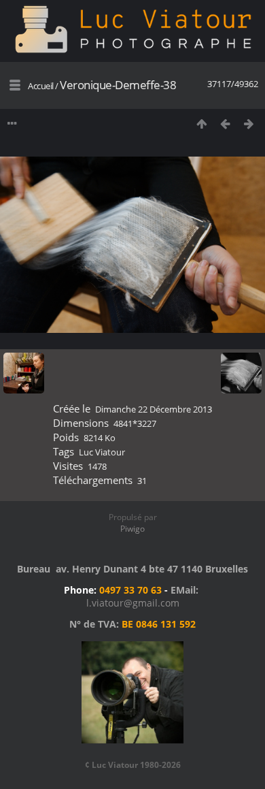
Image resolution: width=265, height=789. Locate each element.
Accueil (41, 86)
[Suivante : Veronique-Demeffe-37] (249, 123)
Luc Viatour (102, 452)
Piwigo (132, 528)
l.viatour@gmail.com (132, 602)
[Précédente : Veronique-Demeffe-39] (225, 123)
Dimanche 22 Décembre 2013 (153, 409)
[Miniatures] (201, 123)
